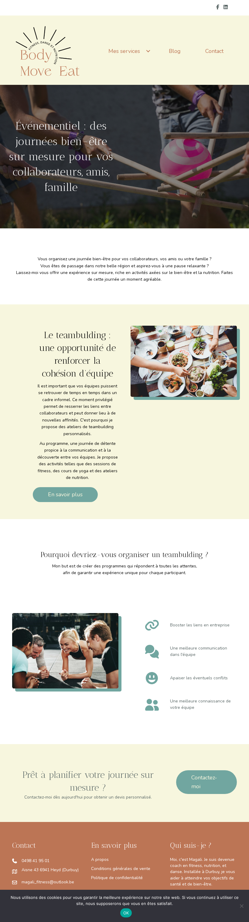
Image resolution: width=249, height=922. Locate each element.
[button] (148, 51)
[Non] (241, 906)
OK (126, 912)
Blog (175, 51)
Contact (214, 51)
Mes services (124, 51)
